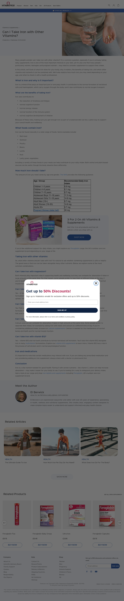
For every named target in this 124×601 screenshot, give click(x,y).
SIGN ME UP (62, 310)
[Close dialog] (96, 283)
